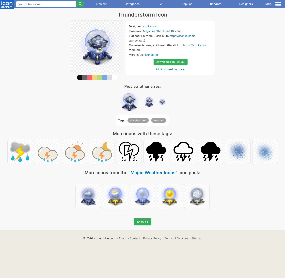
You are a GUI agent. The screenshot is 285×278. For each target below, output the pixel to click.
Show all (142, 221)
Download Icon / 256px (170, 61)
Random (215, 4)
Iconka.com (150, 26)
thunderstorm (138, 120)
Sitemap (196, 238)
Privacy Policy (152, 238)
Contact (135, 238)
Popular (187, 4)
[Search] (80, 4)
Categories (132, 4)
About (122, 238)
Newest (101, 4)
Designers (246, 4)
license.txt (151, 54)
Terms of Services (176, 238)
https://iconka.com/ (182, 36)
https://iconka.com (195, 45)
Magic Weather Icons (156, 31)
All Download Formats (170, 69)
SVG (160, 4)
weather (159, 120)
